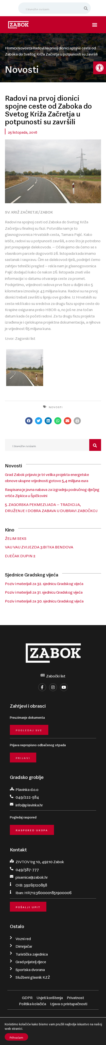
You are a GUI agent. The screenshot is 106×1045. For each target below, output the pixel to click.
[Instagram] (53, 687)
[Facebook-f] (42, 687)
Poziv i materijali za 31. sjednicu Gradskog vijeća (44, 591)
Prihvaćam (16, 1037)
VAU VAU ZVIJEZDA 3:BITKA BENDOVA (39, 545)
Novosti (24, 46)
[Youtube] (64, 687)
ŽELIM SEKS (15, 537)
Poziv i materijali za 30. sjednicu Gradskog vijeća (44, 600)
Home (10, 46)
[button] (99, 67)
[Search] (86, 8)
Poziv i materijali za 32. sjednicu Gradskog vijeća (44, 582)
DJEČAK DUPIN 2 (20, 554)
